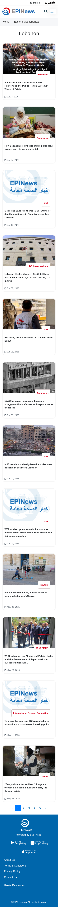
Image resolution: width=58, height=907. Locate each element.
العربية (48, 2)
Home (6, 21)
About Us (9, 860)
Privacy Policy (12, 871)
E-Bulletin (36, 2)
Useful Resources (14, 885)
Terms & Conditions (15, 865)
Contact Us (10, 877)
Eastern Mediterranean (27, 21)
